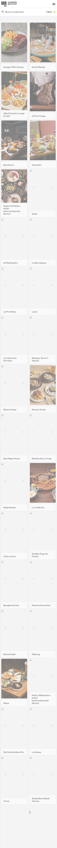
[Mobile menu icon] (54, 4)
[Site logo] (9, 4)
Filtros (49, 12)
